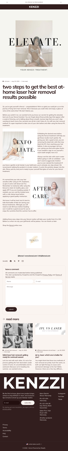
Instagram (61, 393)
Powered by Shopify (39, 448)
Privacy (5, 425)
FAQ (4, 433)
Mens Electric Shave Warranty (45, 395)
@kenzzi (21, 256)
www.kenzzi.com (31, 256)
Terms (5, 428)
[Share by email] (23, 261)
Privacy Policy (47, 275)
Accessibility (7, 430)
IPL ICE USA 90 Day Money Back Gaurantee (45, 406)
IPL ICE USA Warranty (44, 400)
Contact (5, 436)
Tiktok (60, 399)
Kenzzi (11, 225)
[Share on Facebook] (11, 261)
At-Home (7, 81)
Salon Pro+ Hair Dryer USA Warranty (45, 413)
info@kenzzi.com (44, 256)
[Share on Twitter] (15, 261)
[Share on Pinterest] (19, 261)
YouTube (61, 396)
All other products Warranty (46, 419)
